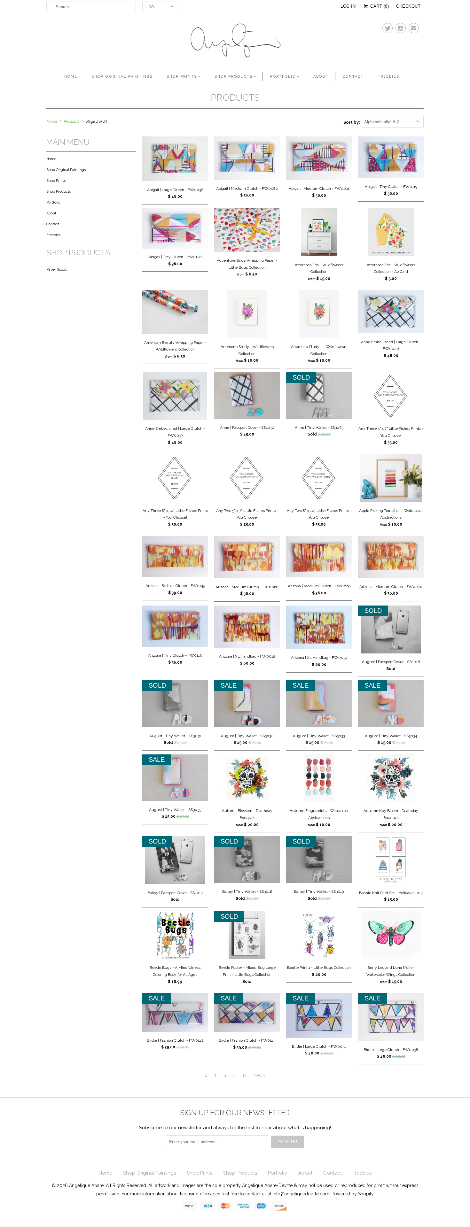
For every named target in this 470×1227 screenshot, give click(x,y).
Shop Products (234, 76)
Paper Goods (56, 269)
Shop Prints (182, 76)
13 (244, 1075)
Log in (348, 6)
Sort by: (352, 122)
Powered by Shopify (353, 1193)
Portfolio (283, 76)
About (321, 76)
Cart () (379, 6)
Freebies (388, 76)
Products (235, 97)
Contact (353, 76)
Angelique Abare (86, 1185)
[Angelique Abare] (235, 41)
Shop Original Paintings (122, 76)
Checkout (408, 6)
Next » (259, 1075)
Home (70, 76)
